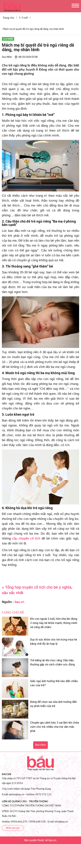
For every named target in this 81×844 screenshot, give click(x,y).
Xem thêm (40, 745)
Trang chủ (8, 18)
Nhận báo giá (12, 828)
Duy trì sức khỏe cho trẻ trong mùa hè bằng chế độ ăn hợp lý (53, 641)
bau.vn (19, 602)
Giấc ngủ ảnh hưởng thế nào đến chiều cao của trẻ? (54, 683)
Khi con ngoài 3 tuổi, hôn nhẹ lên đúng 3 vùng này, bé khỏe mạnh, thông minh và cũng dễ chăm (53, 623)
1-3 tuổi (8, 39)
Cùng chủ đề (13, 612)
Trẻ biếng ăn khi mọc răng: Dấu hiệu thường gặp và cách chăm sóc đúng (52, 662)
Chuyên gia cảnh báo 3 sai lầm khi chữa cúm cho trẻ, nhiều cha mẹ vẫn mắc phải (54, 727)
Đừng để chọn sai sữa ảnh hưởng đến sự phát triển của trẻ (53, 704)
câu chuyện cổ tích (26, 538)
